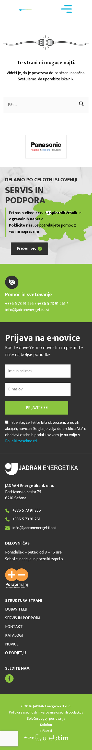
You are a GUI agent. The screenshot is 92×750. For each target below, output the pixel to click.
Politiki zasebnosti (21, 441)
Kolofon (46, 725)
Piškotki (46, 731)
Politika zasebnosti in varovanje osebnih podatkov (46, 712)
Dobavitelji (16, 609)
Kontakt (14, 627)
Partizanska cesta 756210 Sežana (23, 495)
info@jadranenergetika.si (27, 309)
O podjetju (15, 653)
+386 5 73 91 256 (19, 303)
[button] (81, 105)
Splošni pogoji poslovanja (46, 718)
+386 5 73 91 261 (51, 303)
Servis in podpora (22, 618)
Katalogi (14, 636)
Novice (11, 644)
